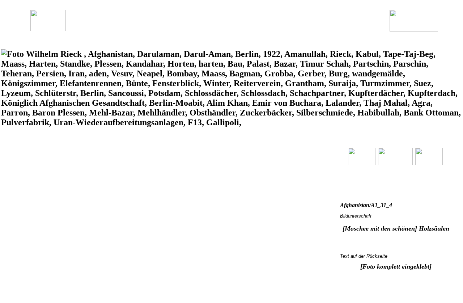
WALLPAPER (242, 27)
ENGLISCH (167, 27)
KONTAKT (301, 27)
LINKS (273, 27)
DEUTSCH (134, 27)
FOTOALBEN (204, 27)
